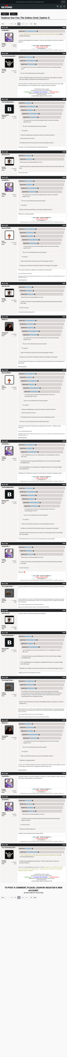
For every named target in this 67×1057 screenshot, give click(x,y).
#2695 (63, 484)
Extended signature (22, 366)
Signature (56, 91)
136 (23, 24)
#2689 (63, 177)
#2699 (63, 632)
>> (37, 31)
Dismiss (63, 1)
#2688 (63, 152)
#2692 (63, 316)
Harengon (27, 91)
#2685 (63, 27)
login (38, 887)
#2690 (63, 225)
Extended (52, 91)
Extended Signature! (22, 280)
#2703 (63, 796)
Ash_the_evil (29, 159)
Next (35, 24)
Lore (30, 91)
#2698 (63, 610)
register (50, 887)
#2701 (63, 720)
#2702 (63, 773)
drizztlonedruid (29, 57)
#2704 (63, 844)
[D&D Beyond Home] (6, 6)
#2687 (63, 99)
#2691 (63, 283)
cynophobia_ (28, 103)
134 (15, 24)
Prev (3, 24)
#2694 (63, 441)
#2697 (63, 583)
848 (31, 24)
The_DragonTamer (29, 681)
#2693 (63, 370)
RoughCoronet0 (30, 684)
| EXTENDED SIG (41, 48)
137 (26, 24)
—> (24, 91)
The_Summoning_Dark (30, 31)
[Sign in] (60, 6)
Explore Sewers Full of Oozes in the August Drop (30, 2)
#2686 (63, 53)
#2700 (63, 677)
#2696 (63, 543)
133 (11, 24)
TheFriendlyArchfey (31, 60)
